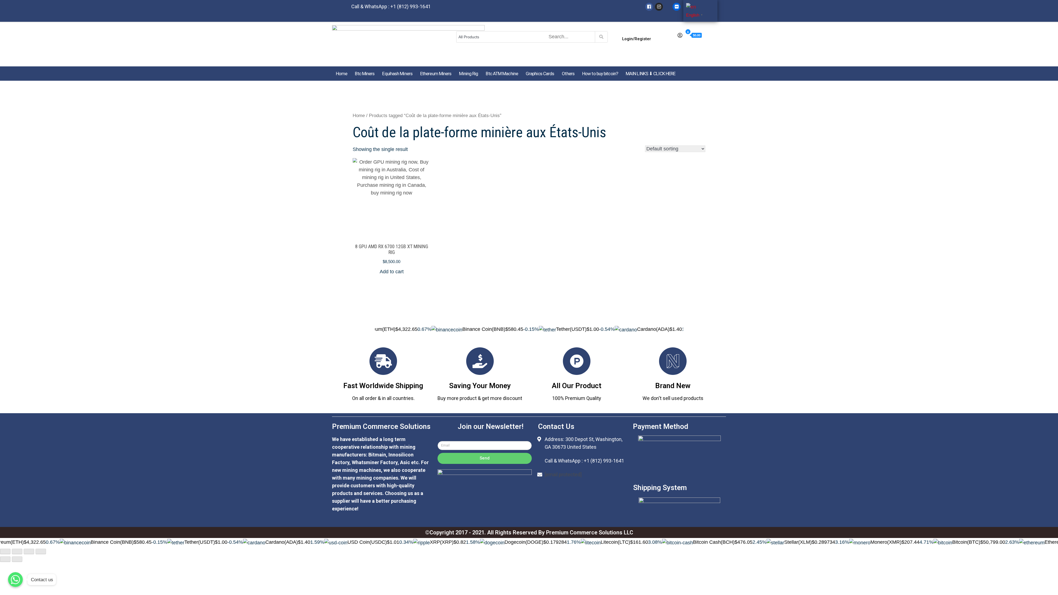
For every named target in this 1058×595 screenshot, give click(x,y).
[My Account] (680, 35)
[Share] (17, 551)
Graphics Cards (540, 73)
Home (341, 73)
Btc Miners (364, 73)
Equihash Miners (397, 73)
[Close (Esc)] (5, 551)
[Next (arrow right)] (17, 559)
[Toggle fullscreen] (29, 551)
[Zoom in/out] (41, 551)
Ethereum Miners (436, 73)
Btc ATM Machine (502, 73)
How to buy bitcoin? (600, 73)
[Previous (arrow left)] (5, 559)
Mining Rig (468, 73)
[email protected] (563, 474)
